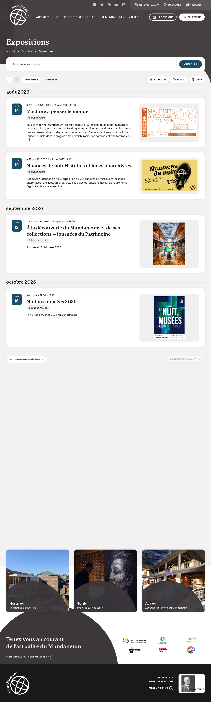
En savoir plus (158, 688)
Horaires (17, 603)
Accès (150, 603)
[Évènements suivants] (17, 79)
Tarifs (82, 603)
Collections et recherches (75, 17)
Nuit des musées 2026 (52, 302)
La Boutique (165, 17)
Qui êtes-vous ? (149, 5)
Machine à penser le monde (58, 111)
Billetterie (194, 17)
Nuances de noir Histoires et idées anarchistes (79, 166)
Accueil (10, 51)
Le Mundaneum (112, 17)
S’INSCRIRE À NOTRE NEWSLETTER (26, 656)
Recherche (174, 5)
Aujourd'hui (31, 79)
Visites (133, 17)
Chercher (190, 64)
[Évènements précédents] (9, 79)
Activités (42, 17)
